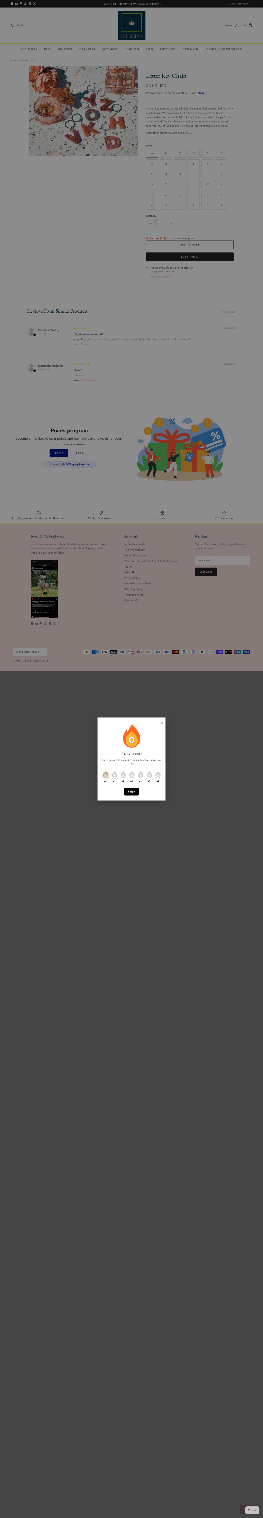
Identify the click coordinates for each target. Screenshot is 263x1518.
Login (131, 792)
